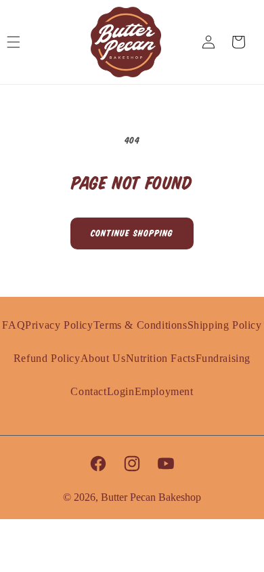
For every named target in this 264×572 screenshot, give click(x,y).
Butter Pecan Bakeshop (151, 497)
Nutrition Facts (161, 358)
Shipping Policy (225, 325)
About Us (103, 358)
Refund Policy (47, 358)
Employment (164, 391)
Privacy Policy (59, 325)
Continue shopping (132, 234)
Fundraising (223, 358)
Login (121, 391)
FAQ (13, 325)
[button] (20, 42)
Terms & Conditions (140, 325)
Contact (88, 391)
